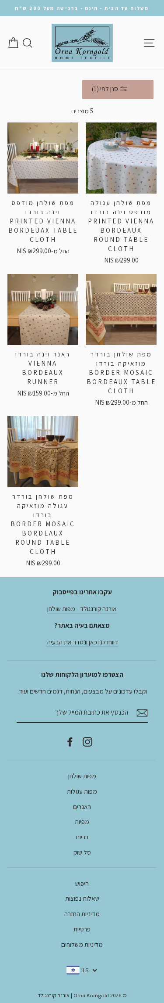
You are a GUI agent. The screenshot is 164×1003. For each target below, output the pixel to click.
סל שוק (82, 852)
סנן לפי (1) (105, 88)
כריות (82, 836)
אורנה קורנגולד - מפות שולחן (82, 608)
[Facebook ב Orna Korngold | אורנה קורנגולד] (70, 741)
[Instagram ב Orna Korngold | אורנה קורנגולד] (87, 741)
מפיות (82, 821)
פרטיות (82, 928)
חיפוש (82, 883)
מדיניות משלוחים (82, 944)
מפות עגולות (82, 791)
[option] (82, 8)
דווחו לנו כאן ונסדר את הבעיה (82, 641)
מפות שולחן (82, 775)
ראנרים (82, 806)
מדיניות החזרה (82, 913)
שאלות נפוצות (82, 898)
